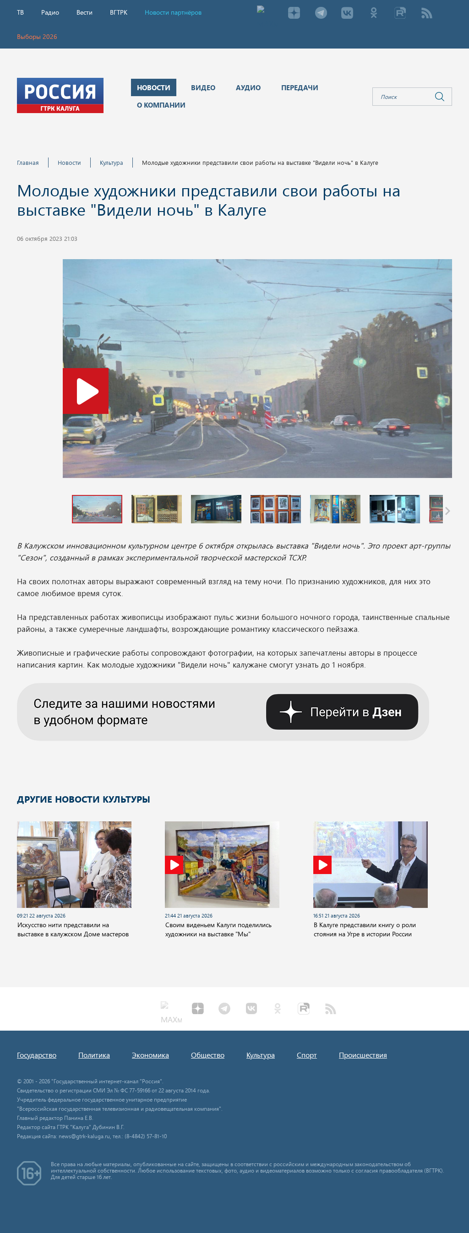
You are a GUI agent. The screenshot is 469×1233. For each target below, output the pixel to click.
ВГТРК (118, 12)
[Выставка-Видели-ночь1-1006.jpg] (257, 371)
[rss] (426, 13)
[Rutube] (400, 13)
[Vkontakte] (347, 13)
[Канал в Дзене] (223, 711)
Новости (69, 162)
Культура (111, 162)
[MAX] (267, 13)
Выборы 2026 (37, 36)
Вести (84, 12)
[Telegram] (320, 13)
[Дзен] (294, 13)
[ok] (373, 13)
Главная (28, 162)
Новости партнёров (173, 12)
